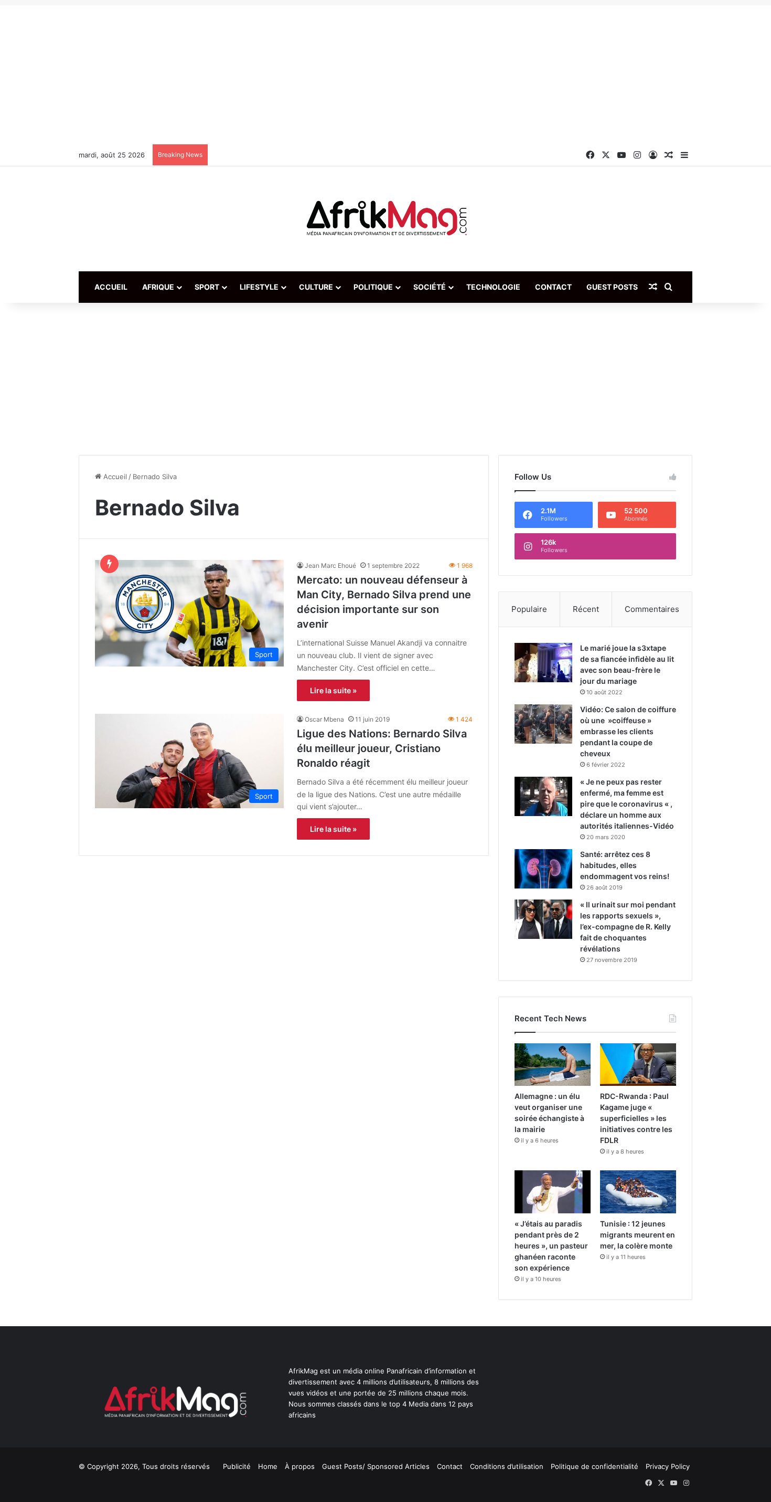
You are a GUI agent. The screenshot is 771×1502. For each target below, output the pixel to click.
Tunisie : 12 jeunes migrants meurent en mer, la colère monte (637, 1234)
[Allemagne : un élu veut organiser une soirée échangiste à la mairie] (553, 1064)
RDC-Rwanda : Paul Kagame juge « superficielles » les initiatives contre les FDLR (636, 1118)
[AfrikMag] (385, 218)
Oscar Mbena (324, 719)
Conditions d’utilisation (506, 1466)
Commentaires (652, 609)
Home (267, 1466)
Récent (586, 609)
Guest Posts (612, 286)
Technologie (493, 286)
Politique (373, 286)
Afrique (158, 286)
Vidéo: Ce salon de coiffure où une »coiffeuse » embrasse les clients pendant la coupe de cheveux (628, 731)
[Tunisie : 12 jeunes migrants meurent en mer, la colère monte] (638, 1191)
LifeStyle (259, 286)
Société (429, 286)
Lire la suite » (333, 690)
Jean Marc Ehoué (330, 565)
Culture (316, 286)
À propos (300, 1466)
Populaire (529, 609)
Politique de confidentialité (594, 1466)
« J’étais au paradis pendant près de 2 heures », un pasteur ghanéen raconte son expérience (551, 1245)
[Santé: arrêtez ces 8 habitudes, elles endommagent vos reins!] (543, 868)
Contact (553, 286)
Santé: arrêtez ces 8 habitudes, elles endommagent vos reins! (624, 865)
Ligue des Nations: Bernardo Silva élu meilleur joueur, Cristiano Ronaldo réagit (382, 748)
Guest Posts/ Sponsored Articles (376, 1466)
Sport (207, 286)
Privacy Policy (668, 1466)
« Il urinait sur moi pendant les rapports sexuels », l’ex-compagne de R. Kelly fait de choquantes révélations (628, 926)
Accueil (110, 286)
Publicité (237, 1466)
